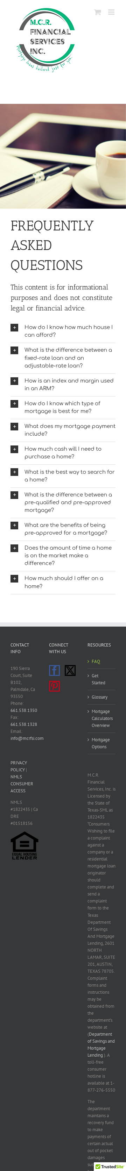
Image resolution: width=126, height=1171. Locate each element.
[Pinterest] (54, 686)
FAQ (96, 661)
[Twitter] (70, 670)
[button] (62, 331)
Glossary (99, 697)
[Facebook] (54, 670)
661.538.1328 (23, 724)
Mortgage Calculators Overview (102, 718)
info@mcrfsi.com (27, 738)
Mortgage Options (101, 743)
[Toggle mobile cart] (97, 12)
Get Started (98, 679)
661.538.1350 (23, 710)
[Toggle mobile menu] (111, 12)
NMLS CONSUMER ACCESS (21, 784)
